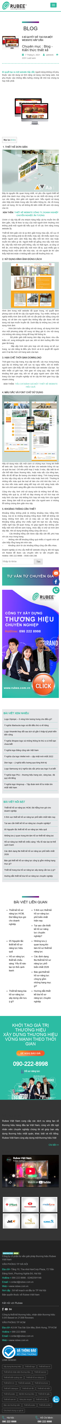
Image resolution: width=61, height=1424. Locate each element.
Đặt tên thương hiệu (26, 1394)
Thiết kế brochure (41, 1383)
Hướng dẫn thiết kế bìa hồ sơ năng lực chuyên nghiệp (28, 876)
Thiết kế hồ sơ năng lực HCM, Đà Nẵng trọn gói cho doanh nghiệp (17, 917)
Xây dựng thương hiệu (12, 1367)
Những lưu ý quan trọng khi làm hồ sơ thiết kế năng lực (29, 836)
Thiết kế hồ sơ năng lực (35, 1378)
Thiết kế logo (30, 1367)
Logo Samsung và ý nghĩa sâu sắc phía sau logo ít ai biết (30, 769)
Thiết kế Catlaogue (11, 1389)
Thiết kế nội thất (43, 1389)
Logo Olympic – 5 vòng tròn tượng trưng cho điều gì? (28, 719)
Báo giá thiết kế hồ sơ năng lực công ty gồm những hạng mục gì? (42, 979)
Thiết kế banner (40, 1372)
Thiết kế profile (44, 1405)
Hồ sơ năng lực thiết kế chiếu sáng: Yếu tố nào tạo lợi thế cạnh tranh (17, 963)
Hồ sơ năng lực (32, 1071)
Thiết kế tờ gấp (44, 1394)
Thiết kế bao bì (44, 1367)
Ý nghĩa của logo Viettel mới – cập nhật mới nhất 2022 (28, 756)
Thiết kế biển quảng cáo (13, 1378)
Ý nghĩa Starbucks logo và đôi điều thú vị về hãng (26, 725)
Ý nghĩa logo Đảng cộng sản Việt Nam (21, 750)
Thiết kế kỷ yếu (41, 1400)
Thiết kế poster (9, 1394)
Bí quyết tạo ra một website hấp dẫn (18, 72)
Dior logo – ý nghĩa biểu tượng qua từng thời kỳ (25, 763)
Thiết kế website (24, 1383)
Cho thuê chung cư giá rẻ (13, 1411)
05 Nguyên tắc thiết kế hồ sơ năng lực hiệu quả (25, 829)
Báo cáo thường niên (12, 1405)
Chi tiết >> (54, 1145)
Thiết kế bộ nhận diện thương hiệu (17, 1372)
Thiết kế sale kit (10, 1400)
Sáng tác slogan (25, 1400)
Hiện (13, 140)
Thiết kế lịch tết (28, 1389)
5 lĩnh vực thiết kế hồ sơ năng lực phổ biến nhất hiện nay (29, 817)
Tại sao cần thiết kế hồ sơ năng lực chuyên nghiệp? (27, 823)
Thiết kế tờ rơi (9, 1383)
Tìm (38, 562)
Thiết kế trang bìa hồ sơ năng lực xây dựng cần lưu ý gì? (29, 870)
